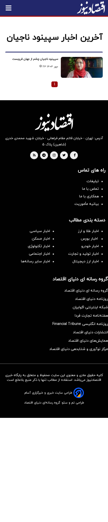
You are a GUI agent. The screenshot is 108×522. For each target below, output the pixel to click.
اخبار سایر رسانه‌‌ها (35, 261)
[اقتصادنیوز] (54, 122)
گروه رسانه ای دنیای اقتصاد (86, 290)
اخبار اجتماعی (39, 253)
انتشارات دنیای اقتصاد (90, 332)
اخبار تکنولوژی (39, 246)
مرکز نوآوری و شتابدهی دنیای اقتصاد (78, 349)
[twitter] (64, 155)
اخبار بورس (90, 238)
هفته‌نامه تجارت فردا (91, 315)
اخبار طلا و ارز (88, 231)
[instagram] (54, 155)
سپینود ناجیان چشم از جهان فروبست (35, 59)
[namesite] (91, 8)
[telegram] (44, 155)
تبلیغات (93, 181)
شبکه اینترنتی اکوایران (90, 307)
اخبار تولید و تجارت (83, 253)
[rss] (34, 155)
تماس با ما (90, 188)
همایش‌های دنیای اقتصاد (88, 340)
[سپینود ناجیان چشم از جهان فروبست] (82, 67)
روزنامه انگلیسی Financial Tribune (80, 324)
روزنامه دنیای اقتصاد (91, 298)
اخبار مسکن (41, 238)
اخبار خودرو (90, 246)
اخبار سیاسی (40, 231)
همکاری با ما (89, 196)
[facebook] (74, 155)
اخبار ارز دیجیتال (85, 261)
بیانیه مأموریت (86, 203)
